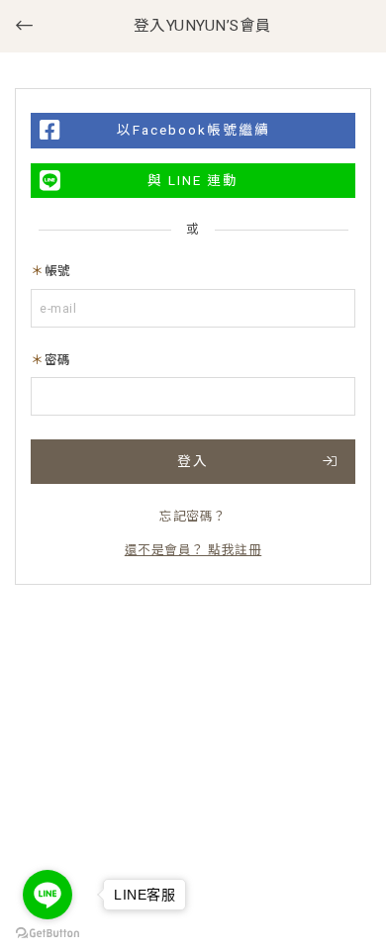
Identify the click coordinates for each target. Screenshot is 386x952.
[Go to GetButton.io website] (47, 932)
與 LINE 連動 (193, 180)
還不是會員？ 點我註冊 (193, 549)
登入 (193, 461)
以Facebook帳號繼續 (193, 130)
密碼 (58, 359)
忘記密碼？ (193, 516)
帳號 (58, 270)
